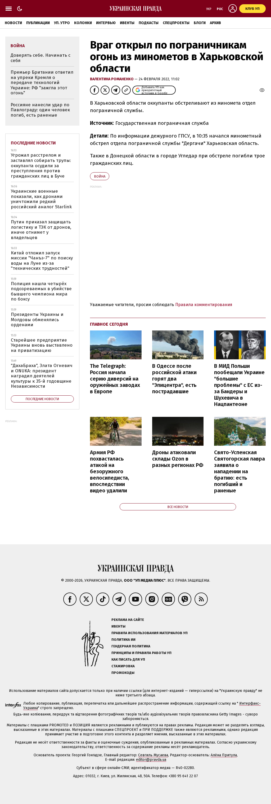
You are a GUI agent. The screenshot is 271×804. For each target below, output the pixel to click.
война (99, 176)
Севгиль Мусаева (153, 755)
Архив (215, 23)
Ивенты (127, 23)
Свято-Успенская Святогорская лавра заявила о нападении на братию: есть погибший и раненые (239, 471)
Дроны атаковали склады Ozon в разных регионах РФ (177, 458)
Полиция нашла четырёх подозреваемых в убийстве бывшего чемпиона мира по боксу (41, 291)
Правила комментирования (203, 304)
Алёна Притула (224, 755)
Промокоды (122, 673)
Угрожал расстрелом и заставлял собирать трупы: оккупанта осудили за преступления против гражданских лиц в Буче (41, 165)
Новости (13, 23)
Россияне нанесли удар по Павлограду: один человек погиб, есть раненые (40, 110)
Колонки (83, 23)
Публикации (38, 23)
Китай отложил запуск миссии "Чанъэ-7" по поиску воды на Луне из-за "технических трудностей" (42, 260)
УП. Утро (62, 23)
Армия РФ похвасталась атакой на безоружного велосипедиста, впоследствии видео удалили (109, 471)
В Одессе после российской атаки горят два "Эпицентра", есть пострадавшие (174, 379)
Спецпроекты (176, 23)
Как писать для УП (128, 659)
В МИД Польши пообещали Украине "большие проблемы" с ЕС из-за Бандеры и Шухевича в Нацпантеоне (239, 385)
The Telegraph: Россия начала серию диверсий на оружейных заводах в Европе (115, 379)
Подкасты (149, 23)
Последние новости (33, 142)
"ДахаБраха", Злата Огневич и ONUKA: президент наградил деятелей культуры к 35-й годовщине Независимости (42, 376)
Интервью (106, 23)
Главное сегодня (109, 324)
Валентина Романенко (112, 79)
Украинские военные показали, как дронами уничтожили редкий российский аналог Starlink (41, 199)
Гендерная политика (130, 646)
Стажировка (123, 666)
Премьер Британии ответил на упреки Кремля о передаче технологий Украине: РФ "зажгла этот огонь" (42, 82)
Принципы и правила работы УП (141, 653)
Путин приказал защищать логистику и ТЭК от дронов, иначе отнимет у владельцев (41, 229)
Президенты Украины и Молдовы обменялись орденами (37, 320)
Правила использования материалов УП (149, 633)
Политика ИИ (123, 640)
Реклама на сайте (127, 620)
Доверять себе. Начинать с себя (40, 57)
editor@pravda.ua (151, 759)
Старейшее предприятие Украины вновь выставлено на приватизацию (42, 345)
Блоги (200, 23)
